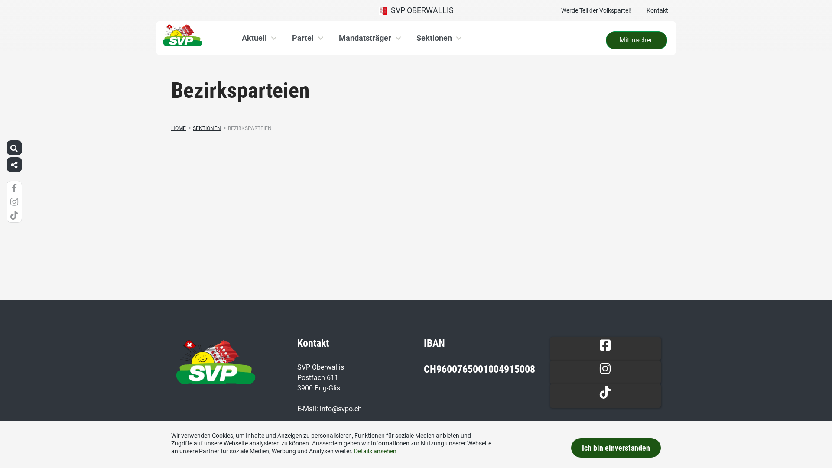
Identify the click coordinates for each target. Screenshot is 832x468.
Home (178, 128)
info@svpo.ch (341, 409)
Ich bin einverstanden (616, 447)
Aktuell (254, 37)
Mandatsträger (365, 37)
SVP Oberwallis (420, 10)
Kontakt (657, 10)
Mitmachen (636, 40)
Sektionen (434, 37)
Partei (303, 37)
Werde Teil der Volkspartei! (596, 10)
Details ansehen (375, 451)
